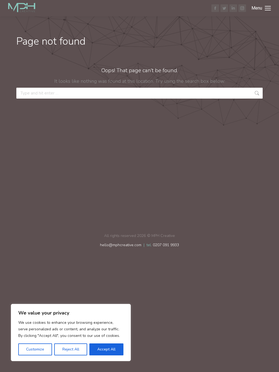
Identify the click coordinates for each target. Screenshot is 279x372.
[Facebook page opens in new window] (215, 8)
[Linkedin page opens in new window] (233, 8)
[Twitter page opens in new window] (224, 8)
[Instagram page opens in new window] (242, 8)
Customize (35, 349)
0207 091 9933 (166, 245)
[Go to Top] (270, 363)
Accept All (106, 349)
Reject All (70, 349)
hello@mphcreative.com (120, 245)
